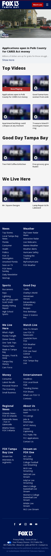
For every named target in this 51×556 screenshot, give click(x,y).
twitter (20, 524)
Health (5, 249)
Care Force (7, 367)
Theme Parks (8, 346)
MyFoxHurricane (30, 261)
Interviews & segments (8, 461)
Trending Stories (30, 388)
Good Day (29, 285)
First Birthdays (29, 311)
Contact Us (28, 441)
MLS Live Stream (31, 509)
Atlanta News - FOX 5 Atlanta (9, 429)
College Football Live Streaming (30, 463)
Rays (4, 292)
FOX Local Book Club (30, 383)
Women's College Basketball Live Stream (31, 497)
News (5, 228)
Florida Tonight (9, 335)
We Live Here (7, 326)
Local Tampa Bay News (10, 237)
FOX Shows (28, 391)
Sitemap (6, 278)
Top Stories (7, 232)
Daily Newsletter (9, 274)
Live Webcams (30, 242)
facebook (14, 524)
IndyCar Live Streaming (28, 481)
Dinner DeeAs (8, 339)
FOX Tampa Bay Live (30, 361)
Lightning (6, 296)
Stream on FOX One (30, 450)
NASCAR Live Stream (29, 475)
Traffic (26, 289)
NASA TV (27, 357)
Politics (5, 252)
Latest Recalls (8, 382)
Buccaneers (7, 289)
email (36, 524)
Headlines (27, 378)
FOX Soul (27, 347)
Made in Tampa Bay (9, 350)
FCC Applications (31, 438)
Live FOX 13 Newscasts (28, 333)
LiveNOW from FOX (30, 339)
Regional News (7, 407)
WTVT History (29, 425)
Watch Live (37, 5)
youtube (31, 524)
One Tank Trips (9, 342)
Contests (27, 398)
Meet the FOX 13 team (31, 411)
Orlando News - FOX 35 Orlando (9, 414)
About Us (29, 406)
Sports (6, 285)
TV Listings (28, 416)
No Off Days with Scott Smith (10, 301)
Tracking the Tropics (29, 257)
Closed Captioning (28, 430)
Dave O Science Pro (30, 316)
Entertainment (32, 374)
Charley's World (30, 292)
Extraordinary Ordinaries (29, 303)
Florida (5, 242)
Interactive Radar (31, 238)
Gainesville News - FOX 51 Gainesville (10, 422)
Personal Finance (10, 385)
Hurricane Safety (30, 252)
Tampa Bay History (7, 362)
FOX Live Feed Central (29, 352)
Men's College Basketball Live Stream (30, 489)
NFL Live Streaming (28, 457)
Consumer (7, 245)
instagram (25, 524)
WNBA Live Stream (28, 504)
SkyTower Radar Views (30, 234)
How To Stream (30, 329)
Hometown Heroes (28, 297)
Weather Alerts (30, 249)
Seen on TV (7, 265)
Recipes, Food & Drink (9, 356)
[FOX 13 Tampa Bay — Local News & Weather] (10, 4)
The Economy (8, 389)
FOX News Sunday (7, 269)
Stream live (7, 456)
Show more (8, 60)
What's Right (8, 332)
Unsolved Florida (10, 261)
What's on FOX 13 (31, 395)
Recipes (26, 308)
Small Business (9, 392)
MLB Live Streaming (28, 469)
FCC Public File (30, 434)
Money (6, 374)
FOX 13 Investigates (7, 257)
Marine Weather (30, 245)
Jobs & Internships (28, 420)
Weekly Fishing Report (9, 306)
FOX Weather (29, 265)
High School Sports (7, 312)
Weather (28, 228)
